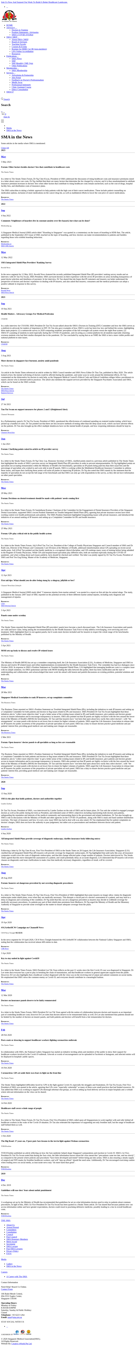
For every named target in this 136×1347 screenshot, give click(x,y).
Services (11, 73)
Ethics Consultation (20, 89)
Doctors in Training (20, 30)
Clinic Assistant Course (21, 87)
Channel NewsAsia (8, 432)
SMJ (14, 61)
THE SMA (5, 1220)
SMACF (10, 92)
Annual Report (12, 1227)
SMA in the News (14, 130)
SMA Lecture (12, 1246)
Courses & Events (19, 47)
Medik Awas (17, 82)
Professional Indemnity (21, 85)
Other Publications (19, 66)
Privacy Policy (12, 1251)
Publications (12, 56)
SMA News (17, 58)
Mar (3, 687)
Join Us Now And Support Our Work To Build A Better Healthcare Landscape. (34, 2)
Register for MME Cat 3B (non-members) (29, 49)
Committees (11, 1230)
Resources (16, 54)
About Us (10, 1225)
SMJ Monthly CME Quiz (22, 63)
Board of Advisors (19, 42)
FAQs (8, 1253)
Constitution (11, 1232)
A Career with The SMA (16, 1276)
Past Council (11, 1237)
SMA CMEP (12, 37)
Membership (12, 68)
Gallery (9, 1264)
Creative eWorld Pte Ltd (21, 1344)
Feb (3, 1029)
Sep (3, 210)
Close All (5, 148)
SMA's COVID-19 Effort (22, 35)
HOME (9, 25)
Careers (4, 1272)
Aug (3, 350)
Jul (3, 399)
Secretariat (10, 1244)
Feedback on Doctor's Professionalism (28, 80)
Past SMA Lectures (14, 1249)
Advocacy (11, 27)
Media (9, 128)
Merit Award (11, 1241)
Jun (3, 438)
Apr (3, 570)
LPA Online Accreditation (22, 51)
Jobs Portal (16, 77)
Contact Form (7, 1289)
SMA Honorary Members (17, 1239)
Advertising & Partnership (23, 75)
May (3, 156)
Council (9, 1234)
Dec (3, 1180)
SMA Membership (19, 70)
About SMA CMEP (20, 39)
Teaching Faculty (19, 44)
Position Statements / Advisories (25, 32)
